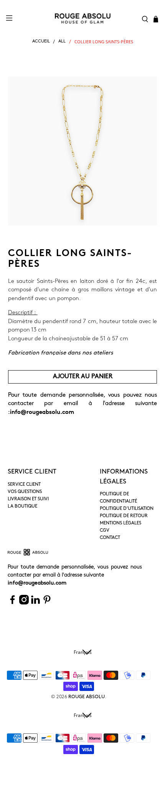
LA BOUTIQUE (22, 506)
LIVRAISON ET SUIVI (28, 499)
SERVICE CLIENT (24, 484)
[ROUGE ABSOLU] (82, 18)
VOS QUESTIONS (25, 492)
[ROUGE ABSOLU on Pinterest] (47, 603)
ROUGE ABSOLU (86, 697)
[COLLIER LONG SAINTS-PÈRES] (82, 151)
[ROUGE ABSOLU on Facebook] (12, 603)
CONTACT (110, 538)
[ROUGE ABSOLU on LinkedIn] (35, 603)
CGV (104, 530)
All (62, 41)
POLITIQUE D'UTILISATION (126, 508)
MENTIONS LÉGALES (120, 523)
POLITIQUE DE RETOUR (124, 516)
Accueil (41, 41)
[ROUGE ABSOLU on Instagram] (24, 603)
